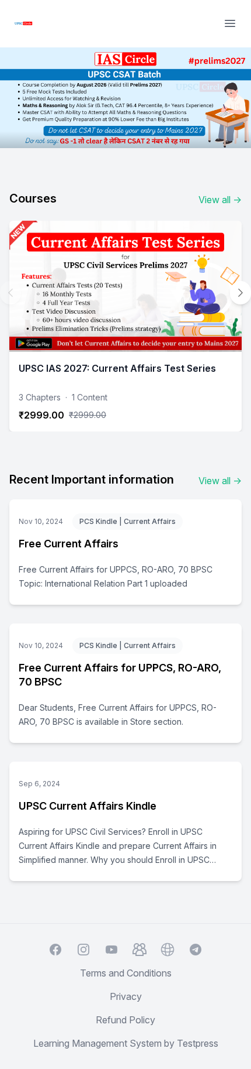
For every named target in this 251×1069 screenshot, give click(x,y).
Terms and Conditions (126, 973)
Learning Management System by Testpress (125, 1043)
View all (220, 199)
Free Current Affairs (68, 543)
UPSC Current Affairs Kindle (87, 806)
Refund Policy (125, 1020)
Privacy (126, 996)
